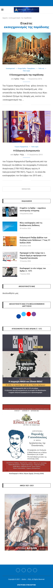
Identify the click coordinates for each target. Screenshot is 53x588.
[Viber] (35, 570)
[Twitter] (24, 570)
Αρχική (4, 18)
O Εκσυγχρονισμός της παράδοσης (26, 74)
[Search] (50, 9)
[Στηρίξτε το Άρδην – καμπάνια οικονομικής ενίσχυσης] (9, 212)
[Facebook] (23, 3)
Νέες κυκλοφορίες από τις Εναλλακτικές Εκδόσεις (31, 224)
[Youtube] (29, 570)
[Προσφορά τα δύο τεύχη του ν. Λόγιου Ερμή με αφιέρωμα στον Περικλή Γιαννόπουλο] (9, 256)
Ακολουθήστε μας (10, 293)
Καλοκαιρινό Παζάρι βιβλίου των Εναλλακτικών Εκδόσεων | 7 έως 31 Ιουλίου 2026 (35, 240)
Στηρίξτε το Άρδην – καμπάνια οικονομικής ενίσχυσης (33, 209)
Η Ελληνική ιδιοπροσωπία (26, 150)
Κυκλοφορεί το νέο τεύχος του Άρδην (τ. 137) (33, 269)
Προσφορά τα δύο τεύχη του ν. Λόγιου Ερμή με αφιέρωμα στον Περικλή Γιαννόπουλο (33, 255)
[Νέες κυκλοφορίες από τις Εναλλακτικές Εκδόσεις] (9, 226)
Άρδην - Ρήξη (19, 79)
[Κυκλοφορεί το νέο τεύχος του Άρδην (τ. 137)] (9, 272)
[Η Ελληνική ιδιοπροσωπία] (26, 127)
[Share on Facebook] (24, 105)
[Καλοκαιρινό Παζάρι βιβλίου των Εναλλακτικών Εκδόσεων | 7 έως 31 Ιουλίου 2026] (9, 241)
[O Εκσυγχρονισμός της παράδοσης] (26, 48)
